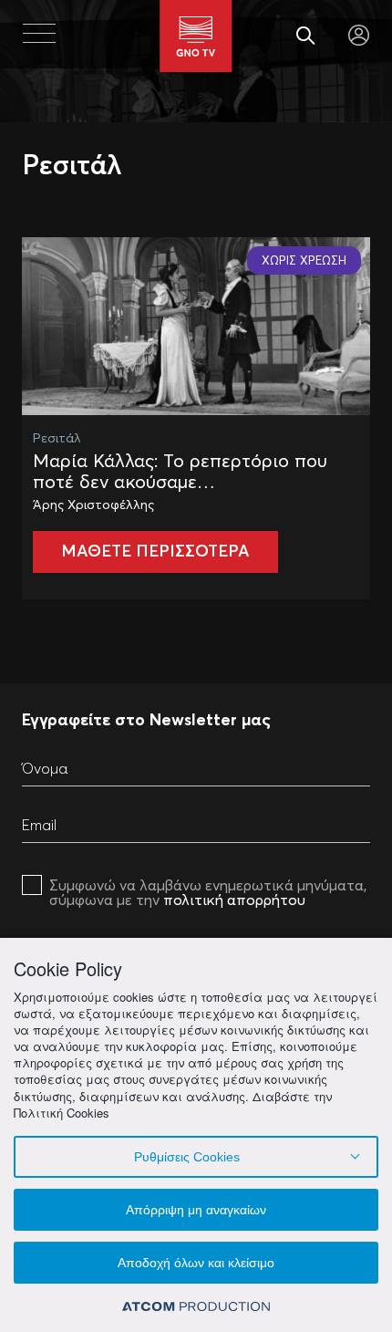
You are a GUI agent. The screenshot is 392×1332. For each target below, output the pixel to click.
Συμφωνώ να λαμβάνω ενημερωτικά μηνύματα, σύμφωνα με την (207, 892)
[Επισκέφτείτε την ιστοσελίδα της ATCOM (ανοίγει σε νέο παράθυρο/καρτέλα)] (196, 1305)
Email (39, 824)
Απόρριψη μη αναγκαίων (196, 1209)
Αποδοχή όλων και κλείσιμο (196, 1262)
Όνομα (45, 768)
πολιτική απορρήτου (234, 899)
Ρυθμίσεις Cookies (187, 1157)
